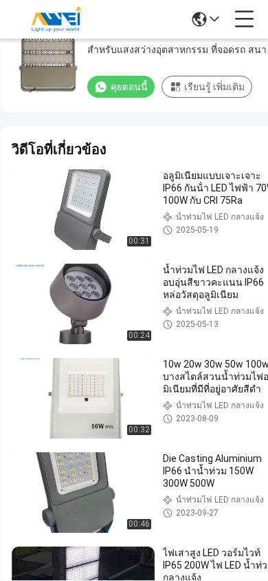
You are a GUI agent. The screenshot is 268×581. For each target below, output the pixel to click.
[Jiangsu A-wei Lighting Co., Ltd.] (56, 19)
